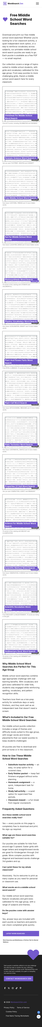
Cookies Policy (11, 1012)
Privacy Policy (9, 1008)
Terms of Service (23, 1008)
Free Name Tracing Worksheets (17, 1016)
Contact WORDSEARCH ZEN (18, 979)
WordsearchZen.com (19, 1002)
